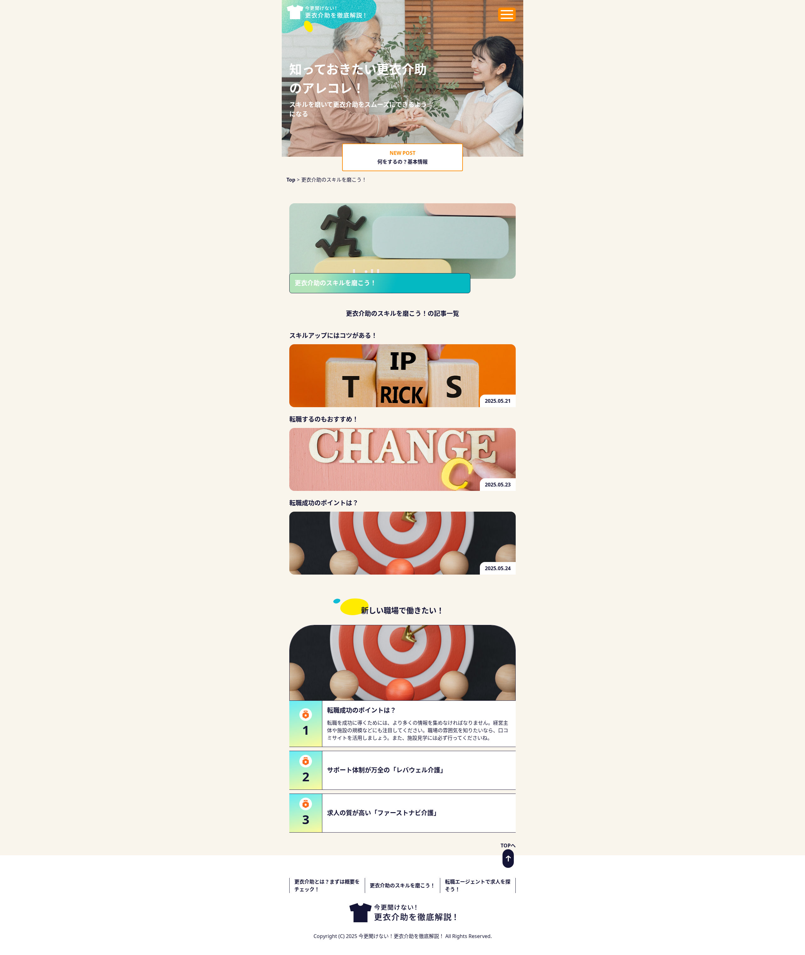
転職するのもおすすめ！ (323, 419)
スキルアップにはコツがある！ (333, 335)
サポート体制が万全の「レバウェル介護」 (387, 770)
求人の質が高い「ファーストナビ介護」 (383, 813)
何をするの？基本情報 (402, 161)
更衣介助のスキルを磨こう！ (402, 885)
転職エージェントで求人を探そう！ (477, 885)
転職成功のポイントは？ (323, 503)
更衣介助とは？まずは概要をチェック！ (327, 885)
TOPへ (508, 845)
